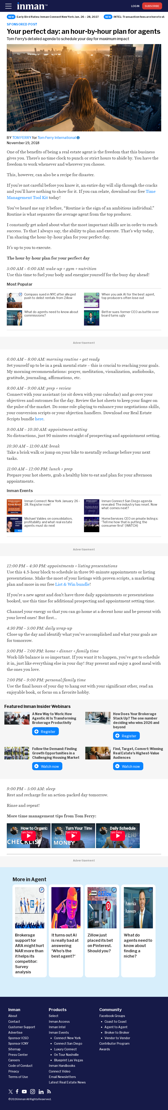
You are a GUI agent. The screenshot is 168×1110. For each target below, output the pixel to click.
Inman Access (59, 1021)
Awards (104, 1049)
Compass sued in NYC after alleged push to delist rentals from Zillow (50, 296)
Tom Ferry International (57, 137)
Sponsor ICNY (18, 1043)
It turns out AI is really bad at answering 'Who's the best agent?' (65, 945)
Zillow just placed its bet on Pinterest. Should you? (100, 943)
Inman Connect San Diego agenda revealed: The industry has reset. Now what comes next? (129, 504)
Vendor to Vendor (117, 1038)
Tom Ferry (22, 137)
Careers (14, 1060)
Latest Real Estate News (67, 1082)
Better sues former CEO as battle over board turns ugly (130, 313)
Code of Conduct (20, 1065)
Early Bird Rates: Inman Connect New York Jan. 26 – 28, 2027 (58, 16)
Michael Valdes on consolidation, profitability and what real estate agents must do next (48, 522)
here (39, 419)
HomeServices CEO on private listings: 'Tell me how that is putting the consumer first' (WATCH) (130, 522)
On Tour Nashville (66, 1054)
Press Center (18, 1054)
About (12, 1016)
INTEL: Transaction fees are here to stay (141, 16)
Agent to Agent (116, 1027)
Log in (135, 5)
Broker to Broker (117, 1032)
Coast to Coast (116, 1021)
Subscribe (152, 5)
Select (53, 1016)
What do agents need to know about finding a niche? (138, 945)
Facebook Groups (112, 1016)
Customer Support (21, 1027)
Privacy (13, 1071)
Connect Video (59, 1071)
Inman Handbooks (62, 1065)
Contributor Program (114, 1043)
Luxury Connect (65, 1049)
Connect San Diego (68, 1043)
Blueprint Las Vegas (68, 1060)
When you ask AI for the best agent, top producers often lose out (128, 296)
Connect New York (67, 1038)
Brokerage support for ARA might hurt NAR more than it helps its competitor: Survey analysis (29, 953)
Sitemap (14, 1049)
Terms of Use (18, 1077)
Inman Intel (57, 1027)
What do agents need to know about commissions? (51, 313)
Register (48, 731)
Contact (14, 1021)
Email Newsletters (62, 1077)
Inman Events (59, 1032)
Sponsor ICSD (18, 1038)
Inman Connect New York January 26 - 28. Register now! (52, 502)
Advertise (15, 1032)
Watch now (50, 766)
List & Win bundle (72, 584)
